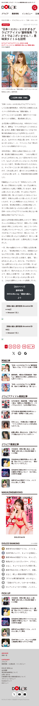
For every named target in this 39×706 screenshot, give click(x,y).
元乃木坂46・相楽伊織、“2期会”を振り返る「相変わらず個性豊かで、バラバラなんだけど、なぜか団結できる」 (24, 403)
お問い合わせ (6, 674)
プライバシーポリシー (9, 679)
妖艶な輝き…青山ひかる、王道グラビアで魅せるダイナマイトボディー (24, 433)
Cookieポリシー (7, 681)
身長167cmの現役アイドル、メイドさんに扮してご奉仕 (23, 481)
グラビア (6, 25)
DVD (22, 43)
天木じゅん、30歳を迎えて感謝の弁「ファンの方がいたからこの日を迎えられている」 (24, 424)
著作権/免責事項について (10, 672)
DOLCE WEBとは (7, 668)
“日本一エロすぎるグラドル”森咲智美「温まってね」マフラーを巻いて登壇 (24, 366)
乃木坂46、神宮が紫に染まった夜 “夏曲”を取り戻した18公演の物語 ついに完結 (23, 451)
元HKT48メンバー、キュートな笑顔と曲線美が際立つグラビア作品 (23, 640)
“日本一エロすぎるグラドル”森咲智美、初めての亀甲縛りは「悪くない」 (24, 385)
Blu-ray (24, 45)
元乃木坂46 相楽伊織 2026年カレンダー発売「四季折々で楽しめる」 (23, 412)
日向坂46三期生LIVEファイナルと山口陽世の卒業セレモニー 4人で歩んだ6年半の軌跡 (24, 472)
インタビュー (21, 664)
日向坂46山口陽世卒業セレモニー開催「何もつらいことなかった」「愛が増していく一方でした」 (24, 461)
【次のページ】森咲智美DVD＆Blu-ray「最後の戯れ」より (19, 292)
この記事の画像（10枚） (20, 98)
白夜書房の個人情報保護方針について (14, 676)
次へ (29, 347)
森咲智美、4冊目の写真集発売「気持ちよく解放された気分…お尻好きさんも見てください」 (24, 377)
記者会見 (12, 664)
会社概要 (4, 670)
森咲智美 (18, 45)
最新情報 (4, 664)
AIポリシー (5, 683)
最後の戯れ (31, 45)
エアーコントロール (8, 45)
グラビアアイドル (14, 43)
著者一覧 (4, 655)
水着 (26, 43)
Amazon (10, 313)
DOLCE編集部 (6, 47)
